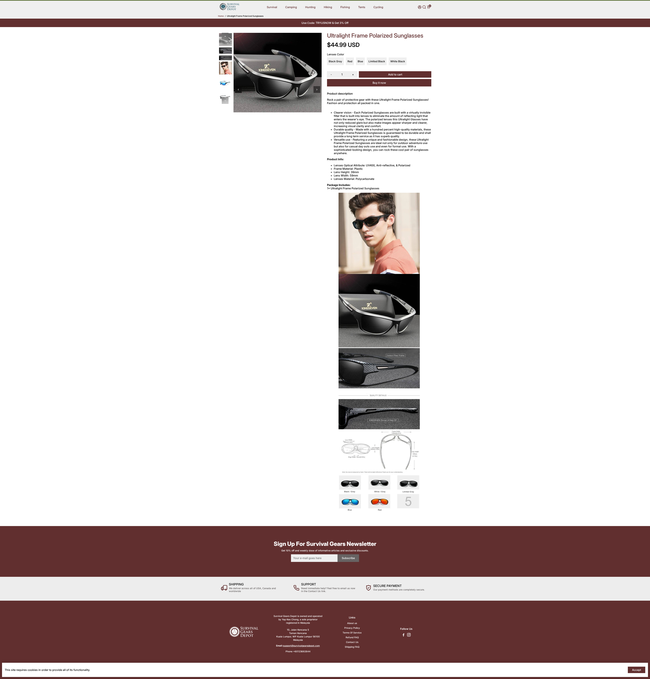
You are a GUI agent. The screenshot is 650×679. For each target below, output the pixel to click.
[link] (229, 9)
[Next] (225, 100)
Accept (636, 670)
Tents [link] (361, 7)
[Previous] (225, 36)
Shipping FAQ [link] (352, 646)
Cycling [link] (378, 7)
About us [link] (352, 623)
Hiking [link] (328, 7)
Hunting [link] (310, 7)
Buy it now (379, 82)
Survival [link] (272, 7)
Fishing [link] (345, 7)
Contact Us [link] (352, 642)
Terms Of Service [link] (352, 632)
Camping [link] (291, 7)
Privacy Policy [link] (352, 628)
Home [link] (221, 16)
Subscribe (348, 558)
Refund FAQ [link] (352, 637)
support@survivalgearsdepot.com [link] (301, 645)
